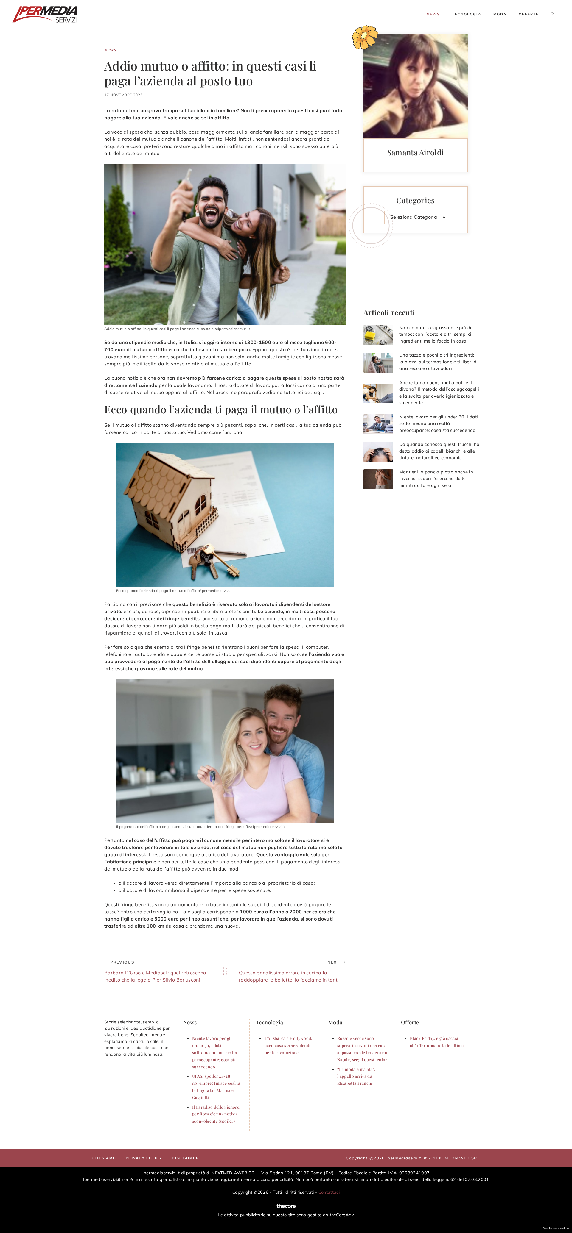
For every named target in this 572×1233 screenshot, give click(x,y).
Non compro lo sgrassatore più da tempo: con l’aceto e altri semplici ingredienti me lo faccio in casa (436, 334)
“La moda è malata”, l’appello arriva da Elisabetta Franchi (356, 1076)
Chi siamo (104, 1158)
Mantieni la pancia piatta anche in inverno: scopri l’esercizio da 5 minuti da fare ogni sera (436, 478)
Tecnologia (466, 14)
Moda (500, 14)
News (433, 14)
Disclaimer (185, 1158)
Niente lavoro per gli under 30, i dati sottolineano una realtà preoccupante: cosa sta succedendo (438, 423)
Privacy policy (144, 1158)
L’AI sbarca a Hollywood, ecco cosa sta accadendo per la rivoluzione (289, 1045)
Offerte (529, 14)
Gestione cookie (556, 1228)
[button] (552, 14)
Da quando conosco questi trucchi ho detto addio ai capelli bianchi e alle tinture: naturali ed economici (439, 450)
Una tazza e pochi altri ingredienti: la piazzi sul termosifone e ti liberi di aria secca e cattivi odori (438, 361)
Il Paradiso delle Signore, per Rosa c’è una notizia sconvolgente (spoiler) (216, 1114)
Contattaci (329, 1192)
